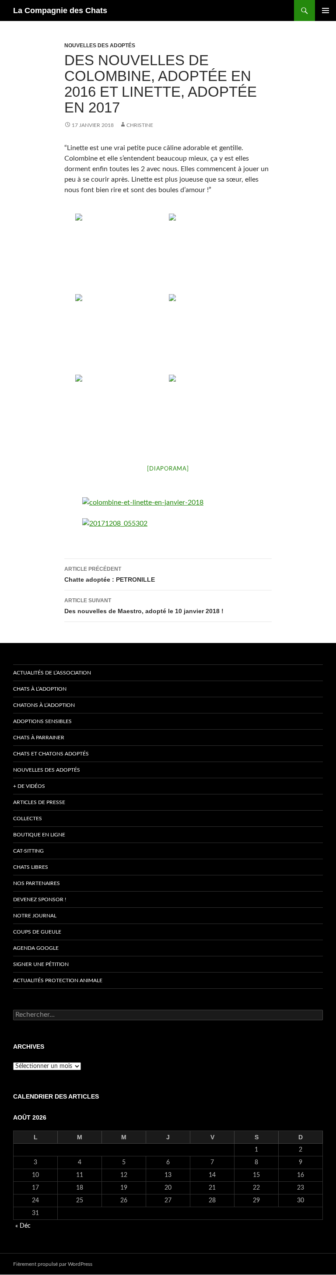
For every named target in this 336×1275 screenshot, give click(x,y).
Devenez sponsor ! (39, 899)
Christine (139, 125)
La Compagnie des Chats (60, 10)
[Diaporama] (168, 469)
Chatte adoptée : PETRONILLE (109, 574)
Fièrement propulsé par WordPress (52, 1264)
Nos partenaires (36, 883)
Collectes (27, 818)
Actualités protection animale (57, 980)
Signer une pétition (41, 964)
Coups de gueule (37, 931)
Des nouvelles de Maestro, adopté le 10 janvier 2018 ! (144, 606)
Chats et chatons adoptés (51, 753)
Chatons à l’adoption (44, 705)
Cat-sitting (28, 851)
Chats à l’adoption (39, 689)
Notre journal (34, 915)
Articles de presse (39, 802)
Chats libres (30, 867)
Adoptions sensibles (42, 721)
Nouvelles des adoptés (99, 45)
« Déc (23, 1226)
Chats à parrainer (38, 737)
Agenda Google (36, 948)
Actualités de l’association (52, 672)
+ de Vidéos (29, 786)
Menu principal (325, 10)
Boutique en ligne (39, 834)
